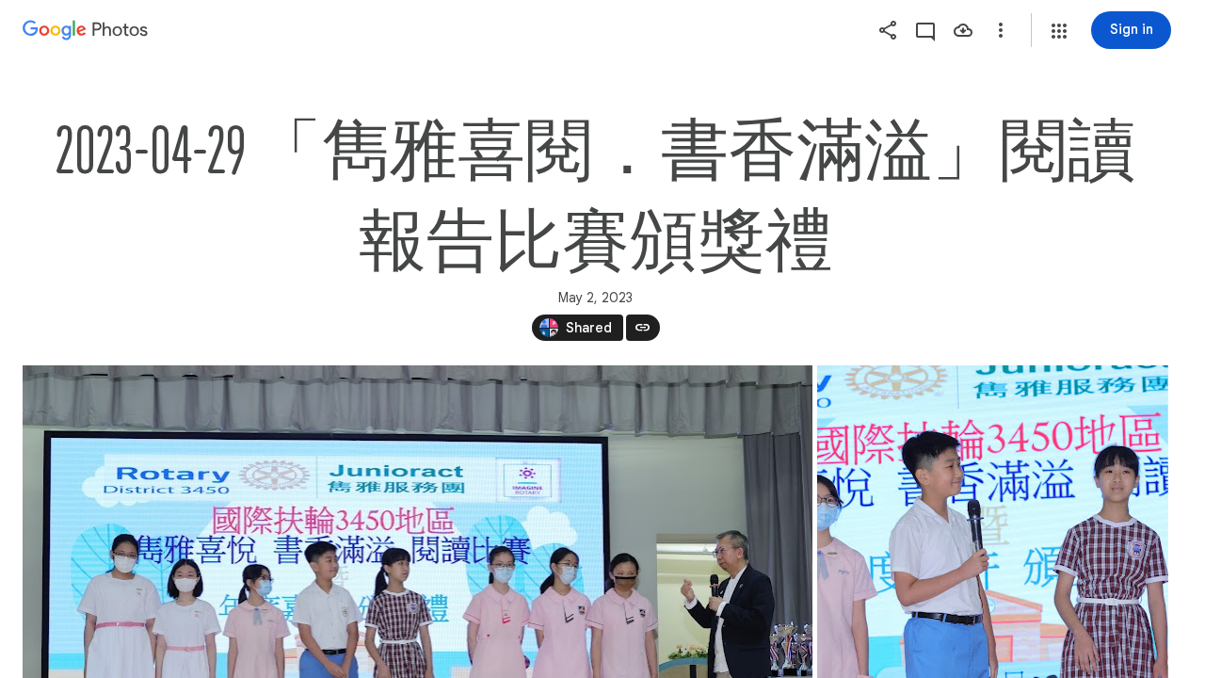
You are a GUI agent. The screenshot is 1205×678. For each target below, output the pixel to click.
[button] (1059, 31)
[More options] (1001, 30)
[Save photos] (963, 30)
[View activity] (925, 30)
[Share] (888, 30)
